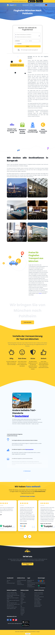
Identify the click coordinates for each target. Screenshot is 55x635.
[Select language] (46, 5)
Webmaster (19, 583)
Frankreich (22, 595)
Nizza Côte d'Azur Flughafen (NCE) (13, 604)
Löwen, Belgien (37, 600)
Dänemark (23, 612)
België (22, 592)
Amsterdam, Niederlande (39, 596)
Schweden (23, 610)
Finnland (22, 613)
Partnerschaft (26, 5)
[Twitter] (11, 620)
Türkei (22, 614)
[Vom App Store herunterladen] (31, 1)
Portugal (22, 599)
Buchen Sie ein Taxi (27, 564)
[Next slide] (29, 536)
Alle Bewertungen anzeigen (27, 496)
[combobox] (24, 34)
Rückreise (19, 43)
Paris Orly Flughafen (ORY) (12, 602)
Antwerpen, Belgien (38, 599)
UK (21, 605)
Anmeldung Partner (31, 586)
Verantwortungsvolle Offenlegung (31, 585)
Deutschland (22, 416)
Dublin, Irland (36, 595)
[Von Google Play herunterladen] (39, 1)
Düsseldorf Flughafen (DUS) (12, 594)
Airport (13, 5)
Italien (22, 600)
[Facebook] (8, 620)
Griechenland (23, 602)
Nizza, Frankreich (37, 603)
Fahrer (31, 5)
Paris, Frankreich (37, 602)
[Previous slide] (25, 536)
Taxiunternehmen (20, 584)
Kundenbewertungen (11, 583)
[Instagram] (16, 620)
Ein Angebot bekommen (17, 65)
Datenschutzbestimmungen (32, 582)
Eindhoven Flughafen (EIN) (12, 607)
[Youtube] (13, 620)
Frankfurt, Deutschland (38, 592)
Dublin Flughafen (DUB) (11, 608)
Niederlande (23, 594)
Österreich (23, 607)
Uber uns (8, 580)
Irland (22, 603)
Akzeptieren (28, 633)
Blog (7, 581)
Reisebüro (19, 581)
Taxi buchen (27, 322)
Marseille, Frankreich (38, 605)
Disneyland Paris (37, 606)
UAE (21, 606)
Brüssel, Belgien (37, 598)
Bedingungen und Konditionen (30, 581)
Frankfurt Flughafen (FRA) (11, 592)
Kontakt (37, 5)
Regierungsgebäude (29, 449)
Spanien (22, 598)
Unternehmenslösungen (21, 580)
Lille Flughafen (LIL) (10, 605)
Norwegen (22, 609)
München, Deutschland (38, 594)
